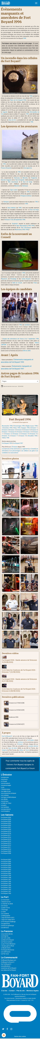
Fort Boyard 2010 (6, 849)
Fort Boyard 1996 (6, 881)
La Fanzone (7, 931)
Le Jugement (24, 448)
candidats (27, 325)
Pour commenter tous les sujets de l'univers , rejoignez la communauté (20, 764)
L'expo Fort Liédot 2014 (8, 919)
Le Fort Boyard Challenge (8, 921)
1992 (4, 164)
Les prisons (4, 779)
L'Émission (14, 447)
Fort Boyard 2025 (6, 819)
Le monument (5, 899)
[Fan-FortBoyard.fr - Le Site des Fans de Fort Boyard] (20, 981)
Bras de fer (12, 120)
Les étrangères (5, 811)
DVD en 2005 (27, 350)
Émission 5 (27, 430)
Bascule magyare (6, 180)
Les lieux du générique (7, 925)
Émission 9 (20, 432)
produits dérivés (33, 746)
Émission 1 (34, 428)
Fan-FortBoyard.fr (7, 736)
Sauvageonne (28, 168)
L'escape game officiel (7, 946)
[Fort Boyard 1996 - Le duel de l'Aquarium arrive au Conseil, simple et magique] (20, 255)
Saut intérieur (12, 207)
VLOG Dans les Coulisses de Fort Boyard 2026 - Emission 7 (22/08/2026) (19, 671)
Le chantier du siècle (7, 903)
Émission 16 (5, 436)
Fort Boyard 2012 (6, 845)
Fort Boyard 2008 (6, 853)
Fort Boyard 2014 (6, 841)
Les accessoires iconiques (8, 793)
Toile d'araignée (19, 180)
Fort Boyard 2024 (6, 821)
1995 (27, 114)
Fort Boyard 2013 (6, 843)
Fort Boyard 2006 (6, 861)
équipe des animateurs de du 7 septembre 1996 (21, 338)
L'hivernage (4, 909)
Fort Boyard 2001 (6, 871)
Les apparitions (5, 923)
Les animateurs (5, 783)
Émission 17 (14, 436)
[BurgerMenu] (36, 3)
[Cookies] (4, 1035)
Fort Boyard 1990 (6, 893)
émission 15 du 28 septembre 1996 (15, 219)
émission (20, 744)
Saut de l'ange (27, 182)
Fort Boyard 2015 (6, 839)
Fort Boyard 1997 (18, 443)
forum (27, 750)
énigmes (4, 750)
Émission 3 (12, 430)
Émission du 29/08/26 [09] (16, 710)
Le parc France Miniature (8, 944)
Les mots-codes (5, 938)
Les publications (5, 966)
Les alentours (5, 927)
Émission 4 (20, 430)
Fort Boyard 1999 (6, 875)
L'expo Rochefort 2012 (7, 917)
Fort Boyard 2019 (6, 831)
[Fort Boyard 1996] (20, 405)
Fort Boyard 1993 (6, 887)
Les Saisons (7, 814)
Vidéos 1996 (5, 438)
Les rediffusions (5, 952)
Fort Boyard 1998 (6, 877)
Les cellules (24, 450)
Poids (35, 283)
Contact (12, 991)
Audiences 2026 (13, 717)
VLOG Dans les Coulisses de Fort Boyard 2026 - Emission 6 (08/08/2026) (19, 690)
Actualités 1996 (32, 436)
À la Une (4, 991)
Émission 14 (25, 434)
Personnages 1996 (19, 426)
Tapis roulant (13, 190)
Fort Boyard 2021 (6, 827)
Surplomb (15, 223)
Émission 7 (5, 432)
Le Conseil (32, 448)
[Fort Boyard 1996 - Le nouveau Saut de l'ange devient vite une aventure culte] (20, 144)
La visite (3, 911)
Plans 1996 (16, 428)
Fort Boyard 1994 (6, 885)
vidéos (21, 750)
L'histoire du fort (6, 901)
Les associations (13, 452)
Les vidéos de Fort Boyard (8, 970)
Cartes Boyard (26, 279)
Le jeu (2, 787)
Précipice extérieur (26, 196)
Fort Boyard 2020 (6, 829)
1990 (19, 207)
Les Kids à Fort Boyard (7, 940)
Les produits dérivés (7, 934)
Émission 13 (16, 434)
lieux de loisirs (12, 748)
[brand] (6, 3)
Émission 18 (23, 436)
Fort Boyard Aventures (7, 950)
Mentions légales (33, 991)
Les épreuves (5, 777)
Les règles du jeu (6, 791)
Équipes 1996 (25, 428)
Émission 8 (12, 432)
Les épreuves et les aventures (11, 448)
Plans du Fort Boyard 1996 (18, 100)
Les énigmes (4, 936)
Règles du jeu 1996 (31, 426)
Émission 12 (8, 434)
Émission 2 (5, 430)
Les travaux (4, 905)
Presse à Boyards (6, 168)
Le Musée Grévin (6, 948)
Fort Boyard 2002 (6, 869)
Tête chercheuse (13, 182)
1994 (26, 203)
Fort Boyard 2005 (6, 863)
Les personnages (15, 450)
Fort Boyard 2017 (6, 835)
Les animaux (4, 801)
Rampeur (6, 201)
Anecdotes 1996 (7, 428)
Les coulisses (5, 795)
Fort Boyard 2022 (6, 825)
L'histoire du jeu (5, 789)
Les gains (32, 450)
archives (20, 742)
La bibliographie (5, 915)
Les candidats (5, 807)
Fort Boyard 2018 (6, 833)
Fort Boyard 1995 (7, 443)
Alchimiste (18, 229)
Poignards (34, 178)
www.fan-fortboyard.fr (20, 996)
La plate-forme (5, 907)
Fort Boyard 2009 (6, 851)
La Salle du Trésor (6, 803)
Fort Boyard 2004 (6, 865)
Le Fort (4, 897)
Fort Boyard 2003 (6, 867)
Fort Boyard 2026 (6, 817)
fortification (30, 740)
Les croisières (5, 913)
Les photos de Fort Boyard (8, 968)
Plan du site (20, 991)
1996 (24, 38)
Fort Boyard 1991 (6, 891)
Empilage (13, 279)
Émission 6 (34, 430)
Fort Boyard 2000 (6, 873)
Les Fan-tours (5, 954)
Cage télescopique (21, 225)
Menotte (25, 178)
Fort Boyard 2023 (6, 823)
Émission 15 (33, 434)
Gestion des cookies (20, 1036)
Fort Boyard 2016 (6, 837)
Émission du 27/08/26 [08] (16, 703)
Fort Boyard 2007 (6, 859)
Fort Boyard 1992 (6, 889)
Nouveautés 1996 (7, 426)
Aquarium (4, 279)
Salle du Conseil (17, 283)
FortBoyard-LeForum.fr (7, 962)
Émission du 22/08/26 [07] (16, 724)
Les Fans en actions (6, 942)
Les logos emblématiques (8, 797)
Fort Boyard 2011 (6, 847)
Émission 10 (28, 432)
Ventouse (17, 178)
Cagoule (5, 112)
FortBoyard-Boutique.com (8, 960)
